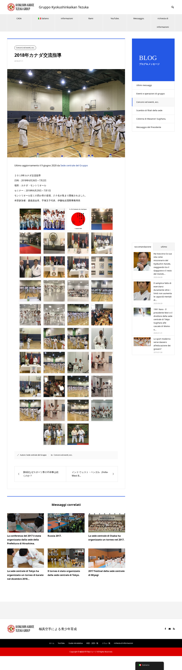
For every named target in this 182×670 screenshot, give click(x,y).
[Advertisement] (153, 189)
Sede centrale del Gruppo (74, 165)
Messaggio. (138, 18)
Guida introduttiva (76, 643)
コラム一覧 (106, 643)
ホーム (51, 643)
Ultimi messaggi (144, 85)
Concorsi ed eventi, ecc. (147, 102)
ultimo (164, 246)
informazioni (67, 18)
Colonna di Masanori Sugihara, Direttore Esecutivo (151, 120)
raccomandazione (142, 246)
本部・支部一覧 (92, 643)
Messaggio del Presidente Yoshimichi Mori (148, 128)
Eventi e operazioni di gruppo (150, 93)
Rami (90, 18)
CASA (18, 18)
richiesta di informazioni (163, 22)
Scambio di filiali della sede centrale (149, 112)
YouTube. (115, 18)
